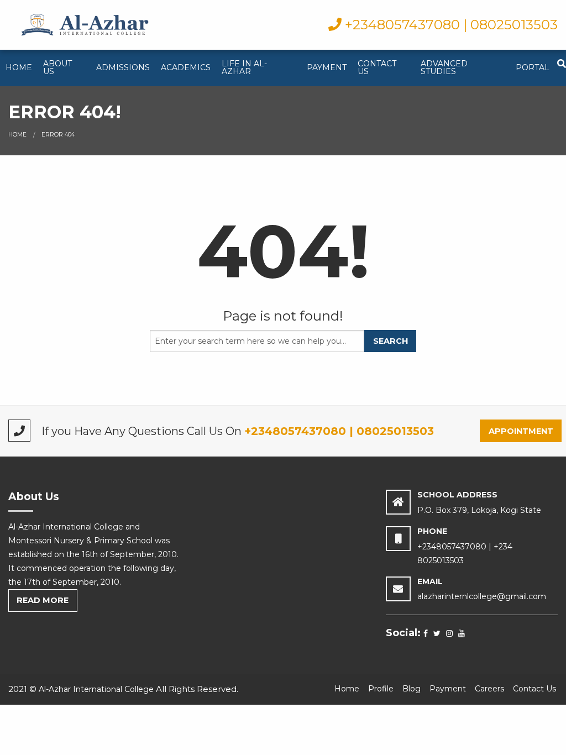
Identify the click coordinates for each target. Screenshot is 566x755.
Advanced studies (444, 67)
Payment (327, 67)
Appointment (521, 431)
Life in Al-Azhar (244, 67)
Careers (489, 689)
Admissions (123, 67)
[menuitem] (19, 68)
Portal (532, 67)
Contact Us (377, 67)
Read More (43, 600)
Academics (186, 67)
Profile (381, 689)
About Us (57, 67)
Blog (411, 689)
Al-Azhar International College (96, 689)
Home (19, 67)
